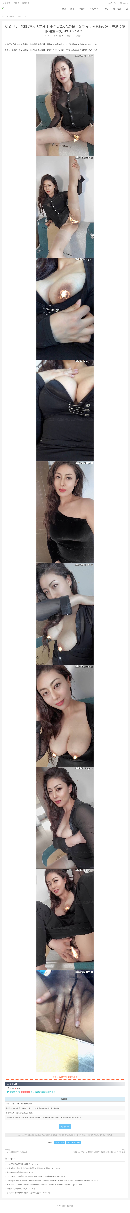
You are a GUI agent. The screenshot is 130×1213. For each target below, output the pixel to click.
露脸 (78, 1142)
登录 (64, 9)
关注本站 (123, 3)
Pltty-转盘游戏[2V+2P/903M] (16, 1152)
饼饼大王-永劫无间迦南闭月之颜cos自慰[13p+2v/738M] (28, 1193)
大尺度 (56, 1142)
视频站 (82, 9)
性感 (68, 1142)
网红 (73, 1142)
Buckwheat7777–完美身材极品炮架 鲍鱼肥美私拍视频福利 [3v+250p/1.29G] (36, 1176)
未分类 (18, 16)
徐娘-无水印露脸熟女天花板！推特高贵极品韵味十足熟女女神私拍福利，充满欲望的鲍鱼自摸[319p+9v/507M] (75, 1135)
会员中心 (93, 9)
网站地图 (70, 1206)
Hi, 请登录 (6, 3)
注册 (72, 9)
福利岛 (3, 9)
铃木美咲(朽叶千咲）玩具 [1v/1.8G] (21, 1189)
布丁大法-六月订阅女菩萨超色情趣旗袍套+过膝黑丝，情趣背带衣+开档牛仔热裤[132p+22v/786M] (45, 1185)
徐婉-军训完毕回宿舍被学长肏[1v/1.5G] (22, 1164)
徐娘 (62, 1142)
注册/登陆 (25, 1092)
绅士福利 (117, 9)
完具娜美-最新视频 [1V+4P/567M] (20, 1172)
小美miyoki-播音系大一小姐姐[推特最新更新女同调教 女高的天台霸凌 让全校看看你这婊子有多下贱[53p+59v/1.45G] (52, 1180)
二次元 (105, 9)
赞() (66, 1127)
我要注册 (16, 3)
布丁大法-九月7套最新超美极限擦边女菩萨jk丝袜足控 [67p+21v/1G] (33, 1168)
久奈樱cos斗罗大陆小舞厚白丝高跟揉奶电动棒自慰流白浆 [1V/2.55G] (98, 1152)
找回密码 (25, 3)
